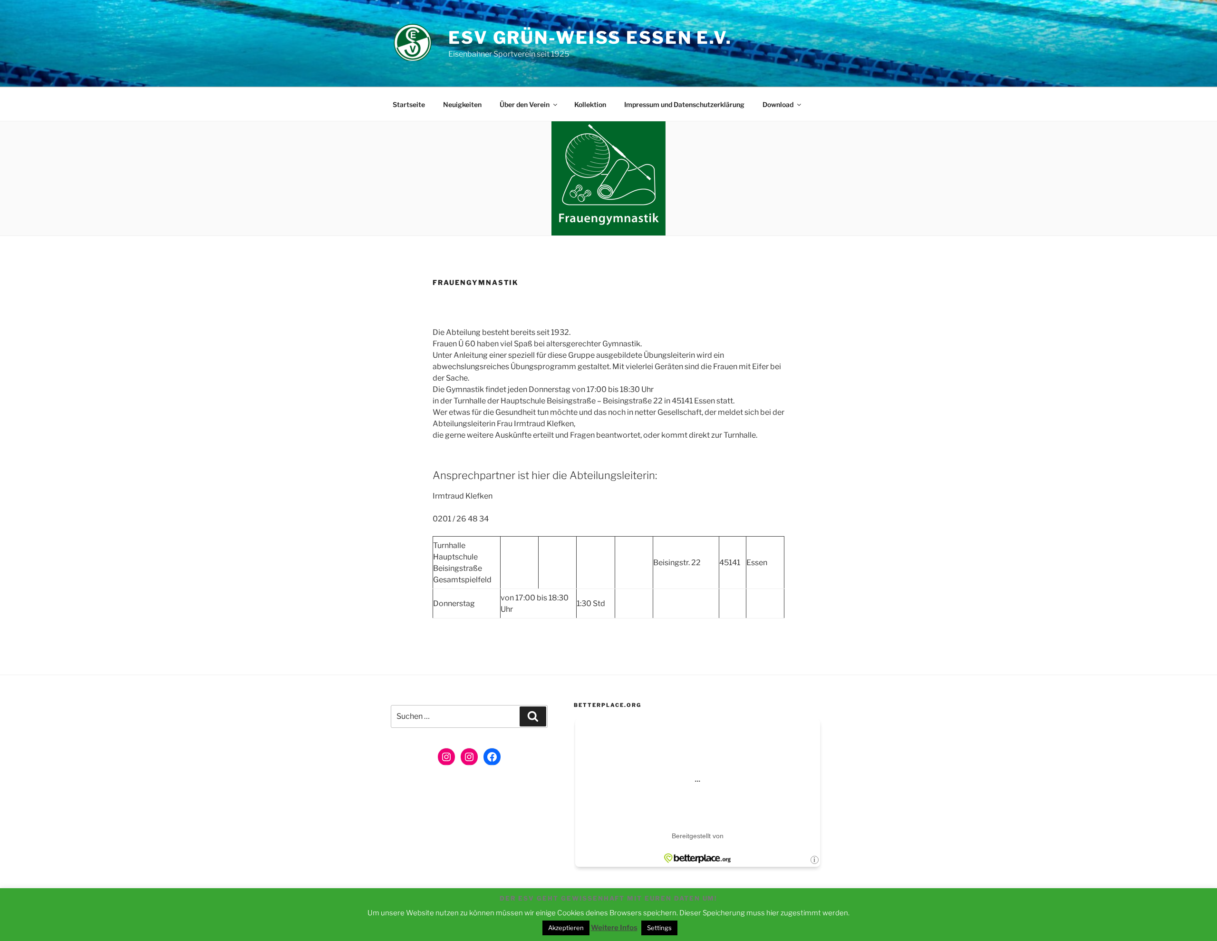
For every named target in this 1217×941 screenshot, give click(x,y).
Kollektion (590, 104)
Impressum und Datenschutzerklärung (684, 104)
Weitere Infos (614, 927)
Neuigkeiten (462, 104)
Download (778, 104)
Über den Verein (525, 104)
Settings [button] (659, 927)
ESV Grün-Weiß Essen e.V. (590, 37)
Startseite (409, 104)
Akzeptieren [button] (566, 927)
